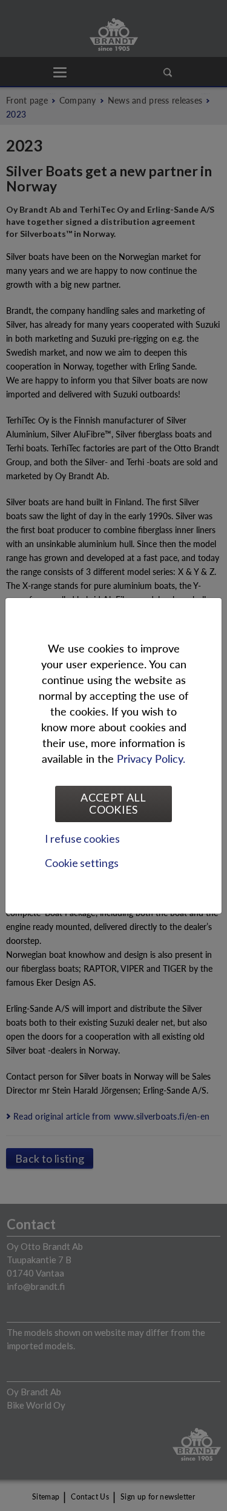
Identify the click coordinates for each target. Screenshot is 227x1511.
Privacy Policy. (151, 758)
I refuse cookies (82, 838)
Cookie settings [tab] (82, 862)
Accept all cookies (113, 803)
